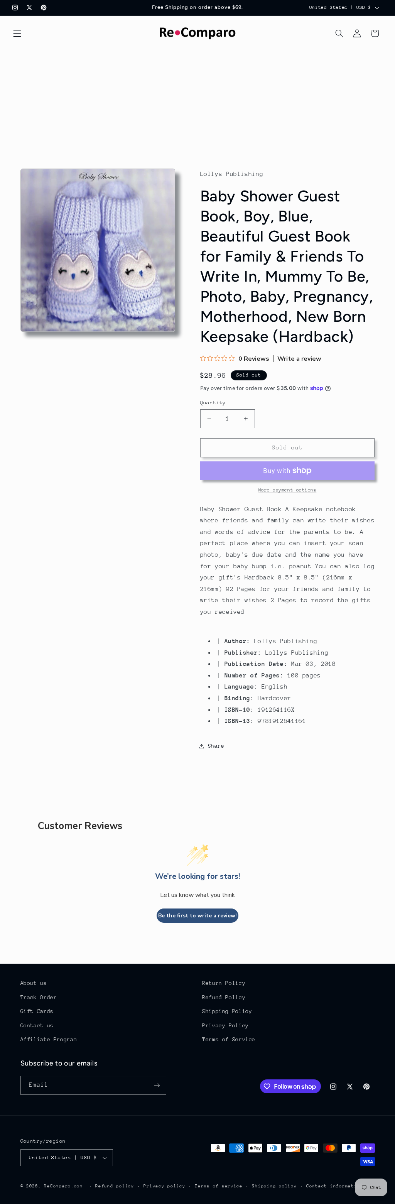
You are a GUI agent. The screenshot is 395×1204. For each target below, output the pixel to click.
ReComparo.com (63, 1186)
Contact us (37, 1025)
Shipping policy (274, 1186)
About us (33, 983)
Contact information (334, 1186)
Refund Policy (223, 997)
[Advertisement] (197, 103)
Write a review (299, 358)
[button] (17, 33)
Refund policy (114, 1186)
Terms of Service (228, 1039)
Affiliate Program (48, 1039)
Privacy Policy (225, 1025)
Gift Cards (37, 1011)
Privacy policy (164, 1186)
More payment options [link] (287, 490)
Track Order (38, 997)
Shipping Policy (227, 1011)
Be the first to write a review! (197, 915)
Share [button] (216, 746)
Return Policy (223, 983)
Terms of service (219, 1186)
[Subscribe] (156, 1085)
